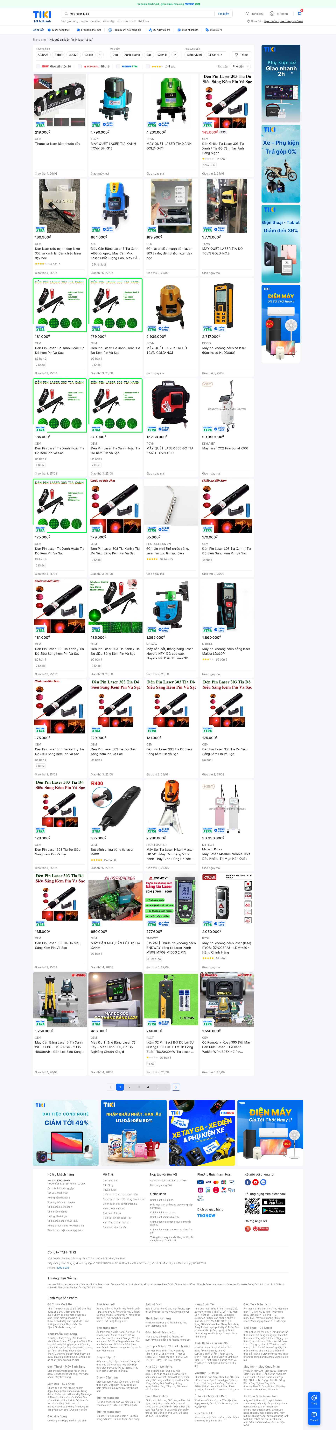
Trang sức (151, 1336)
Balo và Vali (153, 1304)
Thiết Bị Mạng (164, 1356)
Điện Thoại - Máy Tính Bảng (66, 1366)
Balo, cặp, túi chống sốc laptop (167, 1310)
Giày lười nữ (125, 1367)
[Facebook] (248, 1182)
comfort (270, 1284)
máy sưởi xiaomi (269, 1412)
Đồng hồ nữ (165, 1336)
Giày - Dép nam (107, 1377)
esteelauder (72, 1284)
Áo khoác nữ (123, 1311)
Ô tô (213, 1403)
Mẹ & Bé (215, 1321)
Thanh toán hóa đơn (205, 1377)
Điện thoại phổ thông (65, 1373)
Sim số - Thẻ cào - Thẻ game (223, 1389)
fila (90, 1287)
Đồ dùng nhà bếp (57, 1420)
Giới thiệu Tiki (110, 1180)
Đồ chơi (82, 1308)
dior (60, 1284)
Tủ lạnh (254, 1311)
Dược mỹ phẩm (78, 1409)
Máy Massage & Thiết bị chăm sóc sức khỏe (69, 1396)
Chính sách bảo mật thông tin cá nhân (124, 1199)
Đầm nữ (109, 1308)
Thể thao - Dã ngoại (210, 1314)
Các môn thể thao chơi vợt (265, 1349)
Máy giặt (254, 1314)
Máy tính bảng (63, 1377)
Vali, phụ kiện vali (179, 1311)
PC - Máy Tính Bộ (161, 1359)
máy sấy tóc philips (268, 1403)
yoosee (242, 1284)
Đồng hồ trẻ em (181, 1339)
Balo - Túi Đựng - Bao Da (264, 1380)
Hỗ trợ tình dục (75, 1406)
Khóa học (224, 1377)
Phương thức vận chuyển (61, 1202)
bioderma (136, 1284)
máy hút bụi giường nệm (264, 1414)
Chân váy (120, 1314)
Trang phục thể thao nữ (256, 1331)
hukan (74, 1287)
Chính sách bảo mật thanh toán (120, 1194)
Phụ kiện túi (131, 1405)
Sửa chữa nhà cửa (162, 1373)
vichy (83, 1287)
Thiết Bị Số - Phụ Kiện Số (211, 1343)
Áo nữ (99, 1308)
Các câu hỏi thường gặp (60, 1188)
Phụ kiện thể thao (265, 1338)
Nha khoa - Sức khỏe (215, 1386)
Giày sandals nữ (116, 1364)
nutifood (191, 1284)
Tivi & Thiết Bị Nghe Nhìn (214, 1332)
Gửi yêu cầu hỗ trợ (57, 1192)
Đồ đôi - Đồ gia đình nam (121, 1341)
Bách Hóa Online (156, 1396)
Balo (147, 1308)
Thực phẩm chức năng (66, 1391)
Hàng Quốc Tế (204, 1304)
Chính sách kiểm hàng (59, 1206)
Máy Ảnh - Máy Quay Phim (261, 1366)
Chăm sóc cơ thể (64, 1394)
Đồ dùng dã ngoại (266, 1335)
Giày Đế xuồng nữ (118, 1370)
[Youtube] (255, 1182)
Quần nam (118, 1331)
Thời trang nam (106, 1327)
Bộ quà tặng (161, 1415)
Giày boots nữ (109, 1367)
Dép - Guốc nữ (121, 1361)
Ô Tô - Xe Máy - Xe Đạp (210, 1396)
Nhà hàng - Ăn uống (213, 1383)
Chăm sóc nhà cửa (68, 1359)
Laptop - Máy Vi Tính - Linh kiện (167, 1346)
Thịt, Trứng (65, 1338)
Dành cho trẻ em (64, 1353)
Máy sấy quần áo (260, 1321)
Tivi (252, 1317)
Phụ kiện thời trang (158, 1318)
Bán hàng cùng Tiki (161, 1185)
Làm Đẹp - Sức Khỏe (61, 1383)
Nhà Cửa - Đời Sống (158, 1366)
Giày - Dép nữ (105, 1357)
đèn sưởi (260, 1400)
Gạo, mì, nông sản (65, 1347)
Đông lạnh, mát (71, 1344)
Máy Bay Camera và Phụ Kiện (264, 1388)
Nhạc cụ (171, 1386)
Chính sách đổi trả (57, 1211)
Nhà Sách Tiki (204, 1413)
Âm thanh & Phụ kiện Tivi (257, 1308)
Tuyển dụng (109, 1189)
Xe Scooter (224, 1403)
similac (260, 1284)
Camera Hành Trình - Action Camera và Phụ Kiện (264, 1377)
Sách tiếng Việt (202, 1417)
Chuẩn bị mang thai (65, 1327)
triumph (180, 1284)
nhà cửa (122, 21)
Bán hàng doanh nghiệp (116, 1222)
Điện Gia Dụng (57, 1416)
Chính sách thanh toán (162, 1212)
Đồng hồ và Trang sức (160, 1332)
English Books (214, 1420)
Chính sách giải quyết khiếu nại (120, 1203)
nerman (211, 1284)
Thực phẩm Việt (77, 1341)
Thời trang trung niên (114, 1321)
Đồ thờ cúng (158, 1386)
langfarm (64, 1287)
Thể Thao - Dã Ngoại (257, 1327)
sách (133, 21)
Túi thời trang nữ (107, 1397)
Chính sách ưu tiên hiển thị (164, 1217)
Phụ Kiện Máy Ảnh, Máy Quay (259, 1370)
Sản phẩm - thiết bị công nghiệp (216, 1329)
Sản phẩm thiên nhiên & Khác (67, 1399)
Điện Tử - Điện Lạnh (256, 1304)
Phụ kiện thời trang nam (166, 1324)
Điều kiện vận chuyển (115, 1227)
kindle (201, 1284)
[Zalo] (263, 1182)
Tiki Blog (108, 1185)
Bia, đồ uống (60, 1350)
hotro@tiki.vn (76, 1225)
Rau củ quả (59, 1341)
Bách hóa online (211, 1324)
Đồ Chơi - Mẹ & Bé (59, 1304)
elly (146, 1284)
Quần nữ (120, 1308)
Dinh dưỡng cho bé (64, 1317)
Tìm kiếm (223, 13)
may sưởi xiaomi (261, 1409)
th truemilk (87, 1284)
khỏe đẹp (109, 21)
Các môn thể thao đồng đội (266, 1347)
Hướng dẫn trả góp (57, 1216)
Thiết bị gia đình (78, 1420)
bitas (280, 1284)
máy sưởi (248, 1400)
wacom (222, 1284)
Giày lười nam (103, 1381)
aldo (171, 1284)
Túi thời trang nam (108, 1411)
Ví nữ (132, 1401)
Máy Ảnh (273, 1389)
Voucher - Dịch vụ (206, 1372)
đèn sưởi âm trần (259, 1422)
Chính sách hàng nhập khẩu (62, 1220)
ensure (116, 1284)
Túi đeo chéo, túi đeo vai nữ (112, 1401)
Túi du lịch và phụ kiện (164, 1308)
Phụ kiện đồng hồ (161, 1339)
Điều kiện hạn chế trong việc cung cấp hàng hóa (171, 1206)
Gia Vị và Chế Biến (162, 1406)
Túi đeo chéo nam (116, 1415)
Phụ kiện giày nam (113, 1387)
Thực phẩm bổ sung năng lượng (265, 1355)
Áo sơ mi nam (118, 1335)
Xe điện (227, 1400)
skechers (162, 1284)
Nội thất (162, 1377)
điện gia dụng (69, 21)
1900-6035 (63, 1180)
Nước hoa (60, 1406)
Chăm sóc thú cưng (156, 1400)
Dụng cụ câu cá (259, 1344)
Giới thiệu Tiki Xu (112, 1213)
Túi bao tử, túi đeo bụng (126, 1419)
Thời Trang (224, 1308)
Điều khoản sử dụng (114, 1208)
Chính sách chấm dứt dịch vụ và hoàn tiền (171, 1231)
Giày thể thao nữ (271, 1353)
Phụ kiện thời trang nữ (157, 1322)
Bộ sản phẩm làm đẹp (67, 1408)
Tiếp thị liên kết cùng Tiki (117, 1217)
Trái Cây (52, 1338)
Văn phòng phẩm (222, 1417)
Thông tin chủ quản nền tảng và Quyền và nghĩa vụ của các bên (171, 1239)
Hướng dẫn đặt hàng (58, 1197)
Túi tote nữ (117, 1405)
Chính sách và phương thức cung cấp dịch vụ (171, 1223)
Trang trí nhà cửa (154, 1370)
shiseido (52, 1287)
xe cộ (84, 21)
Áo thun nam (103, 1331)
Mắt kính (176, 1322)
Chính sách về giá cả (161, 1199)
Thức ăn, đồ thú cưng (65, 1356)
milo (152, 1284)
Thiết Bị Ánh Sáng (265, 1373)
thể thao (143, 21)
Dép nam (114, 1384)
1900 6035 (63, 1267)
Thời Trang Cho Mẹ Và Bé (61, 1308)
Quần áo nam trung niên (116, 1347)
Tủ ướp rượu (279, 1321)
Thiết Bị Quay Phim (263, 1386)
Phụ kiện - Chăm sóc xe (207, 1400)
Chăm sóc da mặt (57, 1387)
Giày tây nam (120, 1381)
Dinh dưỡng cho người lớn (68, 1321)
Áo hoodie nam (112, 1338)
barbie (98, 1284)
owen (107, 1284)
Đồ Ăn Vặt (157, 1409)
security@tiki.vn (75, 1230)
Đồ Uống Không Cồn (165, 1412)
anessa (232, 1284)
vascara (51, 1284)
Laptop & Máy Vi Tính (221, 1327)
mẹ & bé (95, 21)
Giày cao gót (103, 1361)
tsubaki (98, 1287)
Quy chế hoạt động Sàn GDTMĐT (169, 1180)
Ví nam (100, 1415)
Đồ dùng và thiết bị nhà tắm (168, 1380)
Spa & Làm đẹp (218, 1380)
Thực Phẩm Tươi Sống (62, 1334)
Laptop (177, 1359)
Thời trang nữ (105, 1304)
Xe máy (205, 1403)
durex (125, 1284)
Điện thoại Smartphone (60, 1370)
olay (251, 1284)
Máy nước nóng (264, 1317)
